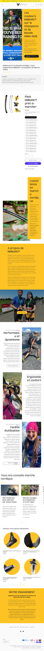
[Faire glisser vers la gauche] (19, 86)
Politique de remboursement (36, 645)
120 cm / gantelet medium (31, 135)
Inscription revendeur (24, 627)
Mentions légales (38, 646)
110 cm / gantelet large (31, 122)
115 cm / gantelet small (31, 125)
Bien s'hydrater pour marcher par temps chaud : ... (10, 501)
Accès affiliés (32, 627)
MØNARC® (14, 645)
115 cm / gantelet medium (31, 127)
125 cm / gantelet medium (31, 143)
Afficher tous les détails (29, 168)
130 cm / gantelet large (31, 148)
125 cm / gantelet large (31, 145)
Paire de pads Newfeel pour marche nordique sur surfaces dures (31, 551)
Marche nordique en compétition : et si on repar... (30, 500)
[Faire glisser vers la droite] (24, 86)
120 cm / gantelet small (31, 132)
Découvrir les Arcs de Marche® (30, 56)
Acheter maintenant (7, 72)
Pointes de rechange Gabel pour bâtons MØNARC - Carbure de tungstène (10, 578)
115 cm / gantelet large (30, 130)
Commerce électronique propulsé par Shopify (23, 645)
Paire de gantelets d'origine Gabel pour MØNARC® (12, 551)
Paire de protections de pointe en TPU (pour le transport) (32, 578)
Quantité (26, 153)
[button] (2, 4)
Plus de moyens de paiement (33, 166)
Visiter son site (22, 312)
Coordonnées (32, 646)
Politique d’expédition (25, 646)
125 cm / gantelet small (31, 140)
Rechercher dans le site (14, 627)
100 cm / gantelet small (31, 151)
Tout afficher (3, 481)
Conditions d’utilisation (17, 646)
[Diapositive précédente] (19, 323)
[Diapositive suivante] (24, 323)
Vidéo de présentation (13, 365)
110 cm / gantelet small (31, 117)
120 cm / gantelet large (31, 138)
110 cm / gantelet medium (31, 119)
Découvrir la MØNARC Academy (13, 463)
